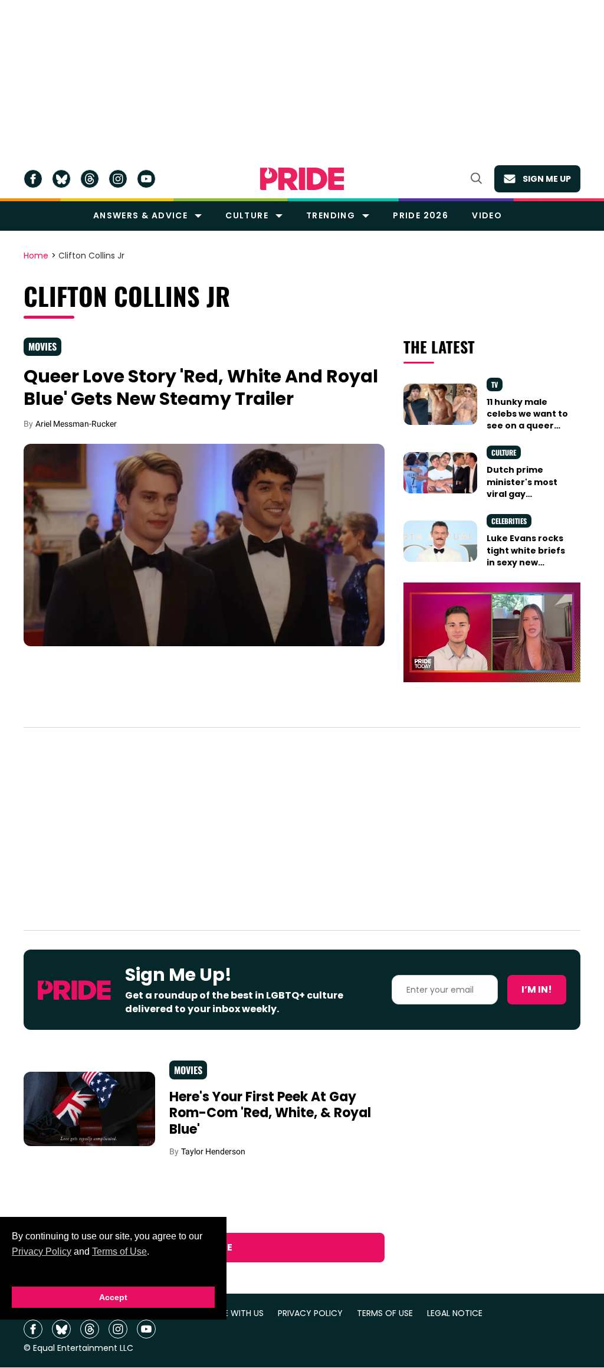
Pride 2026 (420, 215)
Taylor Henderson (213, 1151)
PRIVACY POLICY (310, 1313)
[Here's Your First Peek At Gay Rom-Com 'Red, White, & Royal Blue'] (89, 1108)
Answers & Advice (140, 215)
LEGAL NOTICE (454, 1313)
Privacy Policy (41, 1251)
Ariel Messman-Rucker (76, 423)
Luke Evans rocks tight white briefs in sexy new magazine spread (526, 556)
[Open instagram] (118, 178)
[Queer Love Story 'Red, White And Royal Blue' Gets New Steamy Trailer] (204, 544)
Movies (42, 346)
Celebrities (509, 521)
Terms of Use (119, 1251)
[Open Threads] (89, 178)
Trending (330, 215)
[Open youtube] (146, 178)
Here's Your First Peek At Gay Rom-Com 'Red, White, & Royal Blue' (270, 1113)
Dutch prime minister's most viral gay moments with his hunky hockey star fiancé (529, 499)
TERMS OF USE (385, 1313)
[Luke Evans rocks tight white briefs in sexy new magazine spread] (440, 541)
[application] (491, 632)
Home (36, 256)
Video (487, 215)
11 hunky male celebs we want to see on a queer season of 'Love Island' (527, 426)
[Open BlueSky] (61, 178)
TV (494, 384)
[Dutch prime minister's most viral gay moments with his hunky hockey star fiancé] (440, 472)
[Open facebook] (33, 178)
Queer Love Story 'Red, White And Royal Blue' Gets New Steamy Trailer (201, 387)
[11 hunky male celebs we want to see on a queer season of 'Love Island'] (440, 404)
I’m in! (536, 989)
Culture (246, 215)
